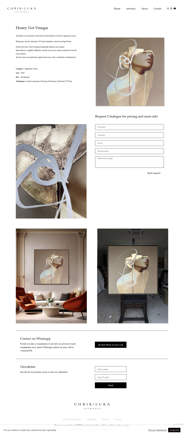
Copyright (91, 419)
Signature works (31, 68)
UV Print (68, 81)
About (144, 8)
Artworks (131, 8)
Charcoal (43, 81)
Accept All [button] (174, 430)
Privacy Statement (157, 430)
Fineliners (52, 81)
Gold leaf (60, 81)
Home (117, 8)
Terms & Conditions (72, 419)
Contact (157, 8)
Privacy (105, 419)
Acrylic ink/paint (33, 81)
